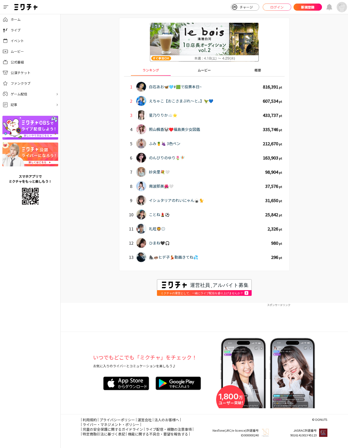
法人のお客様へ (166, 419)
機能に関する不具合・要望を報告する (158, 433)
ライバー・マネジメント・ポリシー (111, 424)
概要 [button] (257, 70)
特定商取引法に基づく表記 (104, 433)
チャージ (246, 7)
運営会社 (145, 419)
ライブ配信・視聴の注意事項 (169, 429)
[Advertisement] (204, 317)
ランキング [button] (151, 70)
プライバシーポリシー (117, 419)
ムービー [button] (204, 70)
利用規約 (90, 419)
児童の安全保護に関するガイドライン (113, 429)
